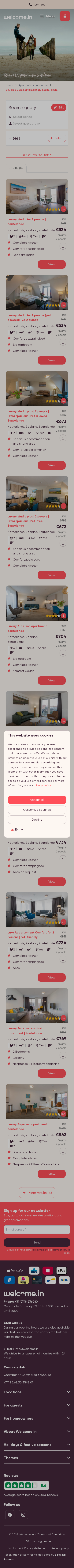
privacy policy (42, 785)
